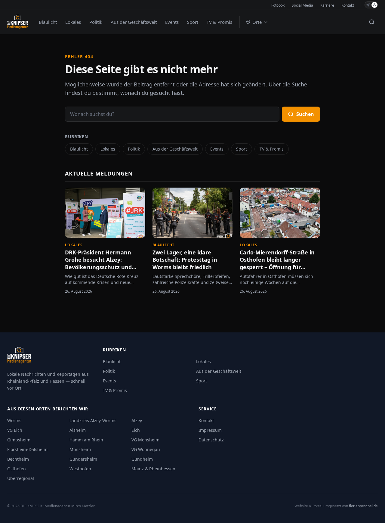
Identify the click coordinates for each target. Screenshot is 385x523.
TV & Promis (219, 22)
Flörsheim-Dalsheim (27, 449)
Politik (95, 22)
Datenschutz (211, 440)
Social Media (302, 5)
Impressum (210, 430)
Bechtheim (18, 459)
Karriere (327, 5)
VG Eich (14, 430)
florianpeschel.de (363, 506)
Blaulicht (48, 22)
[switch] (371, 4)
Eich (135, 430)
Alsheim (77, 430)
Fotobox (278, 5)
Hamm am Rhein (86, 440)
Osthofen (16, 469)
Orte (257, 22)
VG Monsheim (145, 440)
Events (172, 22)
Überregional (20, 478)
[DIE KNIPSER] (17, 22)
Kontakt (347, 5)
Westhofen (80, 469)
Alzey (136, 420)
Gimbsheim (18, 440)
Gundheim (142, 459)
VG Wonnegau (145, 449)
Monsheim (80, 449)
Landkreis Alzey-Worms (92, 420)
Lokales (73, 22)
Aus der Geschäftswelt (134, 22)
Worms (14, 420)
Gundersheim (83, 459)
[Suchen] (372, 22)
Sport (192, 22)
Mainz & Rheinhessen (153, 469)
